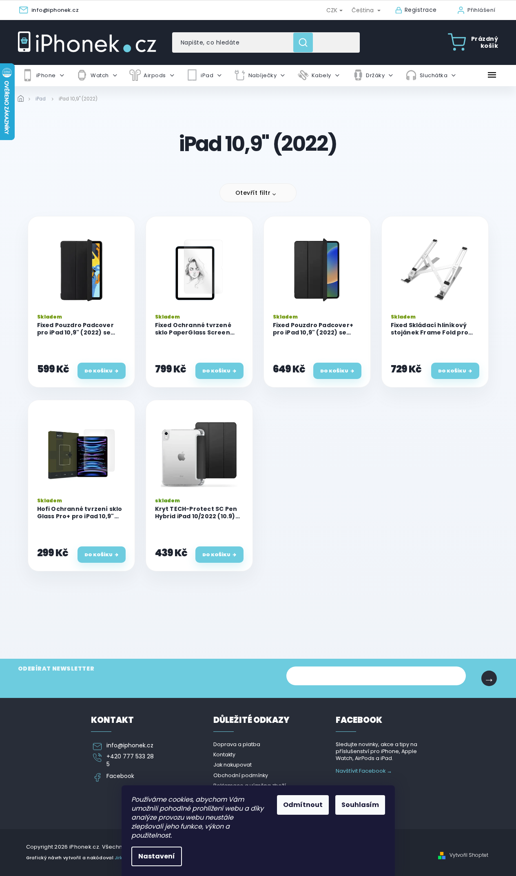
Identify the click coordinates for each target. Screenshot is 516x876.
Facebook (120, 776)
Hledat (306, 42)
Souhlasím (360, 804)
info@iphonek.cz (129, 745)
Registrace (421, 10)
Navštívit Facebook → (364, 770)
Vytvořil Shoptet (469, 855)
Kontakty (224, 754)
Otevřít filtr (253, 193)
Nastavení (156, 856)
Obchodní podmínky (240, 775)
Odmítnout (303, 804)
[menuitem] (43, 75)
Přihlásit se (489, 678)
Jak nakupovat (232, 764)
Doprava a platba (236, 744)
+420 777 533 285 (130, 760)
